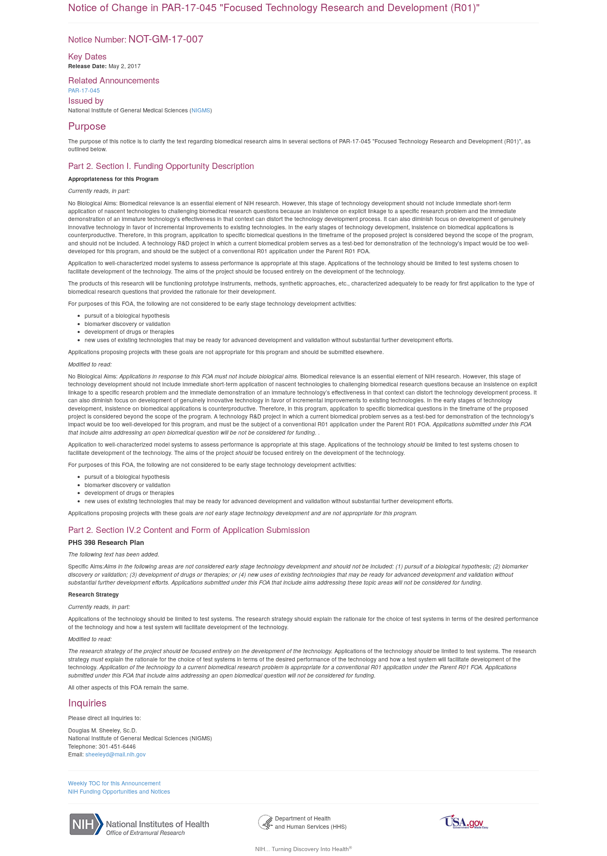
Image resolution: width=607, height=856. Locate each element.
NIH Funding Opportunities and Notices (119, 791)
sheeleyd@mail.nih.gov (115, 754)
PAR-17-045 (84, 90)
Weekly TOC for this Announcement (114, 783)
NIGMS (201, 110)
